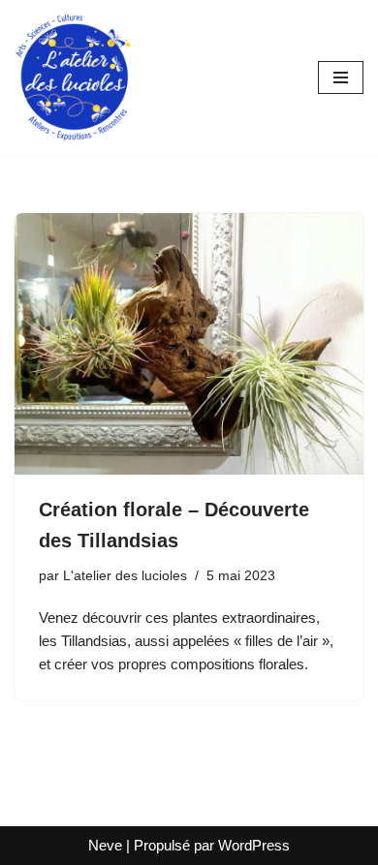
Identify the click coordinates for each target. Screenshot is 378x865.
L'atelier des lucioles (125, 576)
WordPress (254, 845)
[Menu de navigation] (340, 77)
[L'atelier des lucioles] (73, 77)
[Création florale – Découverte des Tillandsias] (189, 344)
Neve (105, 845)
